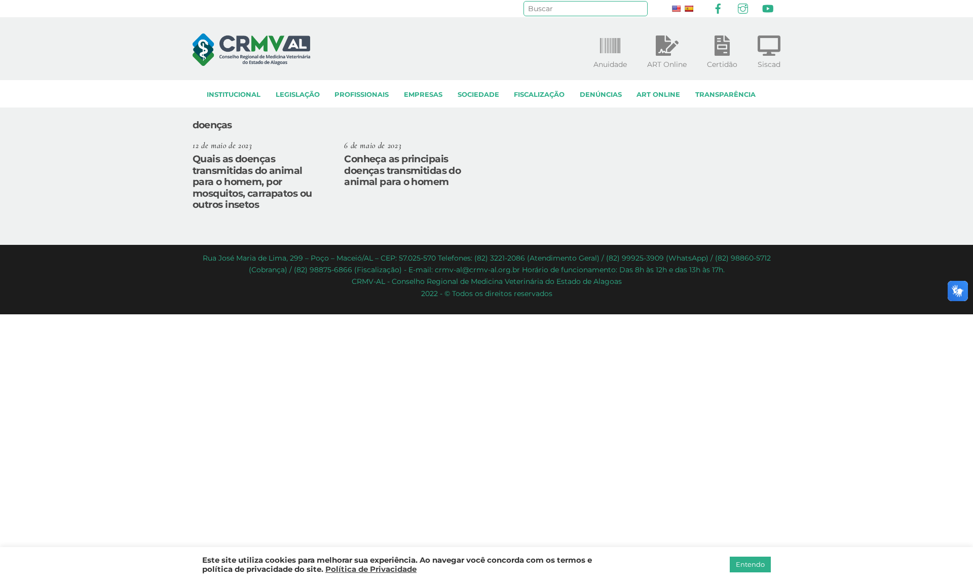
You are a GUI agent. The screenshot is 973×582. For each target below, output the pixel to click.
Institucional (233, 94)
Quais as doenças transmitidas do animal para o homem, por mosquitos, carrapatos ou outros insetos (252, 181)
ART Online (658, 94)
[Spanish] (688, 9)
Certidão (722, 64)
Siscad (769, 64)
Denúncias (601, 94)
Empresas (423, 94)
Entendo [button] (750, 564)
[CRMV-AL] (251, 61)
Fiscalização (539, 94)
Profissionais (361, 94)
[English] (676, 9)
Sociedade (478, 94)
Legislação (298, 94)
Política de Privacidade (371, 569)
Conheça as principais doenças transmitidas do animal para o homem (402, 170)
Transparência (725, 94)
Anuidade (610, 64)
